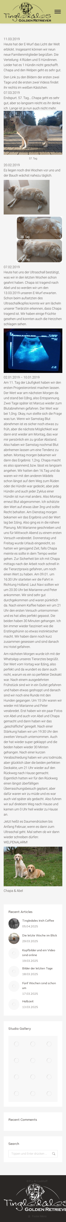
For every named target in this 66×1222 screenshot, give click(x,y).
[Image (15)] (33, 1044)
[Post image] (13, 923)
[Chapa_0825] (49, 1093)
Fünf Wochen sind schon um (39, 985)
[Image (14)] (49, 1044)
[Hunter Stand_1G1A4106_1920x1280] (49, 1060)
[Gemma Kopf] (16, 1093)
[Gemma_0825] (49, 1077)
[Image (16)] (16, 1044)
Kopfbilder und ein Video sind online (38, 952)
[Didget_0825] (33, 1093)
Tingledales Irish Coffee (38, 920)
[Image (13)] (16, 1060)
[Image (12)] (33, 1060)
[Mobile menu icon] (57, 12)
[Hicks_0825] (16, 1077)
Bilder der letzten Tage (37, 968)
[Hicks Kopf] (33, 1077)
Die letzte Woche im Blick (39, 935)
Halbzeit (28, 1001)
